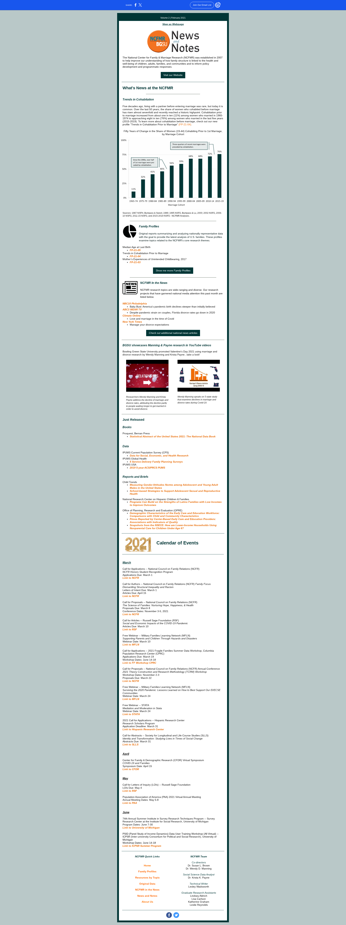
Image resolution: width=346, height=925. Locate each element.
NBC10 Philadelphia (135, 303)
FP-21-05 (135, 250)
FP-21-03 (135, 262)
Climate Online (132, 315)
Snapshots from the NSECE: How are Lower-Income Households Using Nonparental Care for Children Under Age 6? (173, 527)
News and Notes (147, 895)
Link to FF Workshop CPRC (139, 662)
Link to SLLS (130, 744)
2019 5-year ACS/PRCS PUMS (147, 467)
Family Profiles (147, 871)
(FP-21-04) (185, 124)
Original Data (147, 883)
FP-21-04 (135, 256)
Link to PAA (130, 802)
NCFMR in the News (147, 889)
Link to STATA (131, 714)
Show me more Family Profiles (173, 270)
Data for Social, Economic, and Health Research (159, 455)
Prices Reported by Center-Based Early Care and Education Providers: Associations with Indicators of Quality (173, 521)
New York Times (132, 321)
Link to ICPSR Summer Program (142, 845)
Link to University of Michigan (141, 827)
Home (147, 865)
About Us (147, 901)
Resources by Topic (147, 877)
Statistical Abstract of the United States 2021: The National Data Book (173, 436)
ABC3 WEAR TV (132, 309)
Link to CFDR (131, 769)
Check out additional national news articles (173, 332)
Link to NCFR (131, 577)
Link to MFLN (131, 644)
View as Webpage (173, 24)
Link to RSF (130, 629)
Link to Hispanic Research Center (143, 729)
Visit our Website (173, 75)
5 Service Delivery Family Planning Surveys (156, 461)
